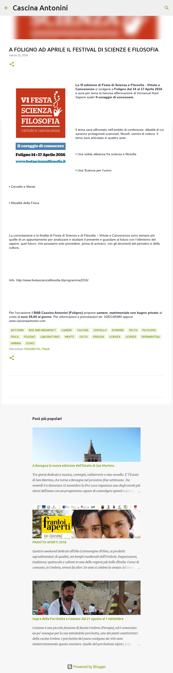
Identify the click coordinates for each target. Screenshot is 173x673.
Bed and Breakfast (42, 330)
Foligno (29, 336)
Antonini (17, 330)
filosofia (149, 330)
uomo (30, 343)
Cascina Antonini (40, 8)
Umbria (16, 343)
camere (66, 330)
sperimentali (150, 336)
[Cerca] (74, 7)
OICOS (83, 336)
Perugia (98, 336)
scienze (130, 336)
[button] (11, 64)
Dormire (118, 330)
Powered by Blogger (89, 667)
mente (69, 336)
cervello (100, 330)
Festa (133, 330)
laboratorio (50, 336)
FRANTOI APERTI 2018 (49, 542)
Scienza (114, 336)
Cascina (82, 330)
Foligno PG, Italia (37, 348)
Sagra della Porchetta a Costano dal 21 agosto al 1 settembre (77, 619)
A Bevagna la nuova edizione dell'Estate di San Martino (73, 465)
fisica (15, 336)
